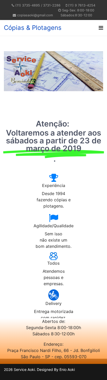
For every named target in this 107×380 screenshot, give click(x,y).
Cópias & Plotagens (33, 28)
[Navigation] (101, 28)
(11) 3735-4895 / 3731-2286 (38, 5)
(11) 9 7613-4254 (81, 5)
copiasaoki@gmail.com (35, 15)
